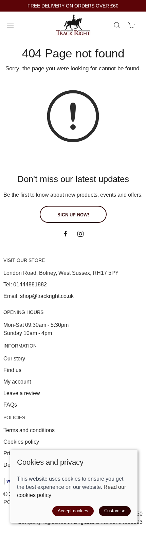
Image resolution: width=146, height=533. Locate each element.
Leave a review (21, 393)
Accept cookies (73, 510)
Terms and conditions (29, 430)
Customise (114, 510)
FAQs (10, 405)
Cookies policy (21, 442)
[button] (10, 25)
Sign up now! (73, 214)
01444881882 (30, 284)
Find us (12, 370)
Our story (14, 358)
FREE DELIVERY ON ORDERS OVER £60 (73, 5)
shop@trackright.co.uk (47, 296)
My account (17, 382)
